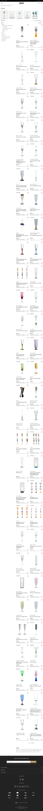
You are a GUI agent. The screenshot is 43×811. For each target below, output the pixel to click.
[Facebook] (18, 786)
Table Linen (4, 40)
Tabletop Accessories (5, 38)
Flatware (3, 35)
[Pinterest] (25, 786)
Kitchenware (4, 39)
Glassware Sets (5, 29)
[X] (28, 786)
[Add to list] (27, 25)
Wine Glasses (5, 27)
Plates (3, 32)
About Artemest (4, 0)
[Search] (37, 3)
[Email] (23, 779)
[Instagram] (15, 786)
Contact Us (40, 0)
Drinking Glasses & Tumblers (8, 25)
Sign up (33, 761)
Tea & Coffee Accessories (6, 36)
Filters (3, 20)
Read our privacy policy (33, 763)
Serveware (3, 34)
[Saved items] (39, 3)
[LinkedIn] (23, 786)
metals (20, 750)
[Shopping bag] (42, 3)
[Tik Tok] (20, 786)
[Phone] (20, 779)
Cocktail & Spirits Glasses (7, 28)
